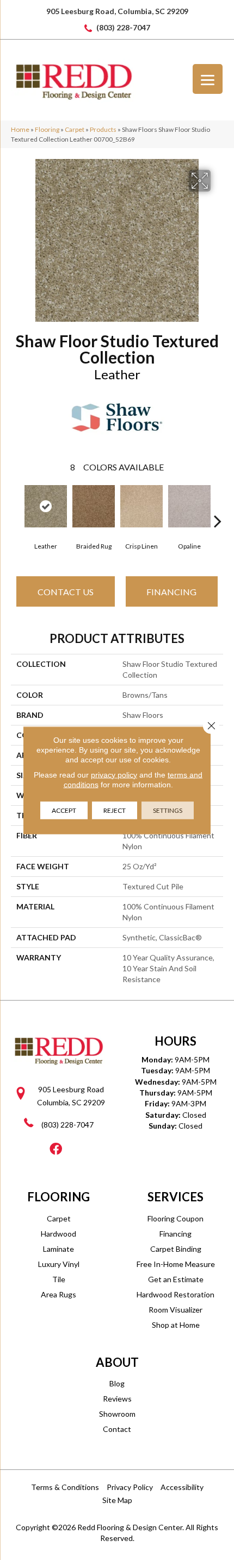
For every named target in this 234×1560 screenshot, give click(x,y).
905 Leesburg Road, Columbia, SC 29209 (117, 11)
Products (103, 129)
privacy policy (114, 774)
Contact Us (66, 592)
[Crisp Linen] (141, 506)
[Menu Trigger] (208, 79)
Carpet (74, 129)
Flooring (47, 129)
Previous (16, 504)
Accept (64, 810)
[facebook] (56, 1149)
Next (218, 504)
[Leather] (46, 506)
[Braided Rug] (94, 506)
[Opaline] (189, 506)
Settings (167, 810)
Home (20, 129)
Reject (114, 810)
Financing (171, 592)
